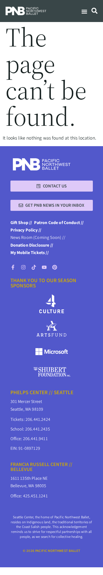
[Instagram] (23, 267)
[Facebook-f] (12, 267)
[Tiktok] (33, 267)
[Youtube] (44, 267)
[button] (84, 11)
